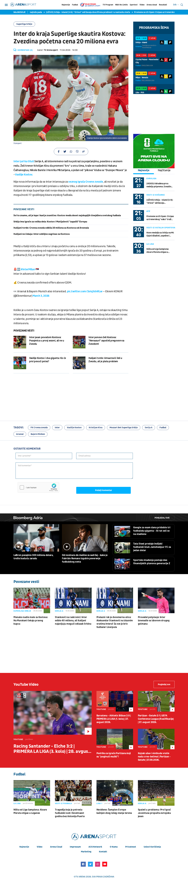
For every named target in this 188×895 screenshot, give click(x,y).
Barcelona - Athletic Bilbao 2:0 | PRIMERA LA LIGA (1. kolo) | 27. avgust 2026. (113, 719)
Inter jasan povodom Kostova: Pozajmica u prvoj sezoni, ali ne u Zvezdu (46, 341)
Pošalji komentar (103, 490)
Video (142, 5)
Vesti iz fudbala (63, 803)
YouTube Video (26, 684)
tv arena (80, 876)
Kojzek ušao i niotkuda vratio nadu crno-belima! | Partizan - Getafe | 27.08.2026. (154, 757)
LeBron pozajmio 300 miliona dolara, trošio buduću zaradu (33, 557)
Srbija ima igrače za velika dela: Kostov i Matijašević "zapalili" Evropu (50, 221)
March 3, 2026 (41, 296)
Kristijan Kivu (95, 427)
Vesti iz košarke (155, 195)
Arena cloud (152, 5)
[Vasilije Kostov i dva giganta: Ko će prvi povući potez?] (19, 363)
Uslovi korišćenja (152, 846)
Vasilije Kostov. (24, 174)
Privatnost (130, 846)
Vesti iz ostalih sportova (160, 228)
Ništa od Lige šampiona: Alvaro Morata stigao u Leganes (157, 251)
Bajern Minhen (38, 434)
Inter (57, 427)
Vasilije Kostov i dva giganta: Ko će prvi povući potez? (47, 360)
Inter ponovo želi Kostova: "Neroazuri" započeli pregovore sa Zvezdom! (106, 341)
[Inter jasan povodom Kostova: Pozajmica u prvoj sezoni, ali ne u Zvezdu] (19, 342)
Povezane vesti (23, 330)
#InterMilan (28, 269)
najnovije (24, 846)
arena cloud (56, 846)
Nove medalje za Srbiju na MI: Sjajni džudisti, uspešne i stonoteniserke (160, 234)
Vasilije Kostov (74, 427)
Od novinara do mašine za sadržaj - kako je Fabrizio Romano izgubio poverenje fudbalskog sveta (84, 558)
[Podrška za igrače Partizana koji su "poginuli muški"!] (114, 739)
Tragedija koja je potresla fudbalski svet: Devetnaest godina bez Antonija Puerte (70, 813)
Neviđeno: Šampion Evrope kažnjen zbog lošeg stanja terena (114, 811)
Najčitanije (164, 170)
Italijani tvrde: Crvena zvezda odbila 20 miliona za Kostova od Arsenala (51, 227)
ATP (148, 211)
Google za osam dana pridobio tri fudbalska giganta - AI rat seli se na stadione (151, 531)
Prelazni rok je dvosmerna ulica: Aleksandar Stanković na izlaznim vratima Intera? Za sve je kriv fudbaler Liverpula (114, 622)
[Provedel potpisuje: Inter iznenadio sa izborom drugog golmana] (156, 600)
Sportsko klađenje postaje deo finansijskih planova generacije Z (151, 562)
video (39, 846)
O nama (114, 846)
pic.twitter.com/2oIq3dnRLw (84, 291)
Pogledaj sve (162, 517)
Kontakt (103, 851)
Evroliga (151, 178)
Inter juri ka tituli (23, 161)
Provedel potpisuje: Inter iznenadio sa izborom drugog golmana (154, 620)
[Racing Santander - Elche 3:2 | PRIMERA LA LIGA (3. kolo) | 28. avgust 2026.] (52, 713)
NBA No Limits (121, 5)
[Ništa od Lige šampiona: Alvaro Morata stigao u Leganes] (31, 793)
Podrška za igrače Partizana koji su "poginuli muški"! (113, 755)
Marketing (86, 851)
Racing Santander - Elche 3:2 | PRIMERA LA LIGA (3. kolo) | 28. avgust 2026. (51, 749)
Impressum (75, 846)
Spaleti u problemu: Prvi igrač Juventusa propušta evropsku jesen (154, 813)
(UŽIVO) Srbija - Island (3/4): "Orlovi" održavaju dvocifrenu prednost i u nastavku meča (69, 12)
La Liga (150, 244)
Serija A (148, 427)
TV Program (108, 5)
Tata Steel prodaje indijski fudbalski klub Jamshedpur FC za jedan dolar (152, 547)
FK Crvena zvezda (39, 427)
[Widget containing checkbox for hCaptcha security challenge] (38, 487)
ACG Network (95, 846)
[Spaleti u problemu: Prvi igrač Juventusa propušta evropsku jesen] (156, 793)
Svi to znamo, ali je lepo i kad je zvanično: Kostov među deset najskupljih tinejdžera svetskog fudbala (67, 215)
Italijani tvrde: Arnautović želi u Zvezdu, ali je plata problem (105, 360)
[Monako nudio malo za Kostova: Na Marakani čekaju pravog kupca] (31, 600)
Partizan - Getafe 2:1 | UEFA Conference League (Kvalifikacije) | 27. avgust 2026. (156, 719)
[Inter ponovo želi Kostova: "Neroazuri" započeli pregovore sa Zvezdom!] (79, 342)
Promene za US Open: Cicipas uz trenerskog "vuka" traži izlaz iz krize (148, 12)
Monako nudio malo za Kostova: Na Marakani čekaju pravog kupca (30, 620)
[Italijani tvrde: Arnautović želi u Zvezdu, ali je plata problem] (79, 363)
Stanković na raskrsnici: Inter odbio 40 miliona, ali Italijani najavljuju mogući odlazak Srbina (73, 620)
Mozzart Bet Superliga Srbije (124, 427)
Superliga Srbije (24, 24)
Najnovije (66, 5)
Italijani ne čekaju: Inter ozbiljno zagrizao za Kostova (41, 234)
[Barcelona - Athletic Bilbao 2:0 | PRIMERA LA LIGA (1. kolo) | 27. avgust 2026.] (114, 701)
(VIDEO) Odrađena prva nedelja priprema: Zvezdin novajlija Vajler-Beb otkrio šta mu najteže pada (159, 185)
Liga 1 (99, 803)
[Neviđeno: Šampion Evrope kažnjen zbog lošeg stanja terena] (114, 793)
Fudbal (75, 5)
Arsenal (20, 434)
